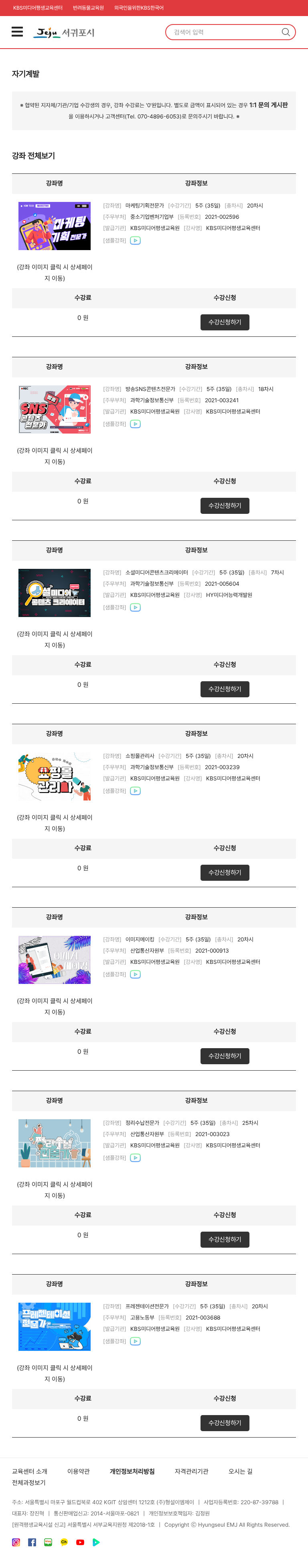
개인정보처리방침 (132, 1471)
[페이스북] (32, 1544)
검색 (286, 32)
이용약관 (78, 1471)
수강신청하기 (225, 322)
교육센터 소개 (29, 1471)
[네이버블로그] (48, 1544)
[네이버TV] (96, 1544)
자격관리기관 (192, 1471)
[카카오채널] (64, 1544)
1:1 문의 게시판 (268, 105)
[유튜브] (80, 1544)
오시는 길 (241, 1471)
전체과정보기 (29, 1483)
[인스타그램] (16, 1544)
